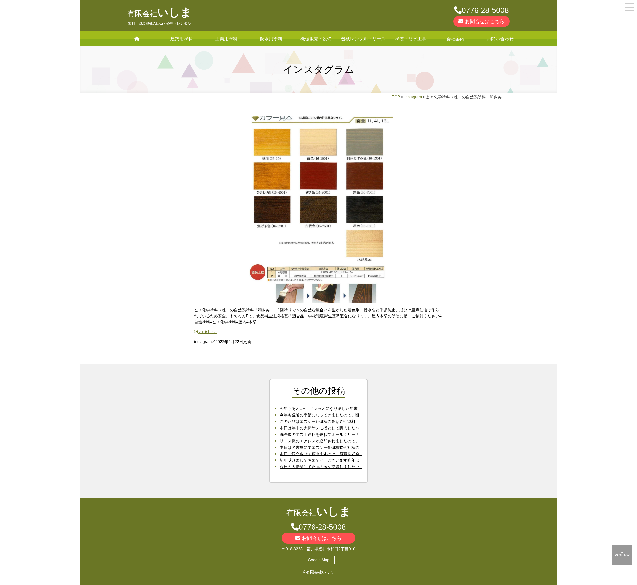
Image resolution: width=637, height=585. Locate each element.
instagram (413, 97)
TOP (396, 97)
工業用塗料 (226, 38)
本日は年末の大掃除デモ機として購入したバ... (321, 428)
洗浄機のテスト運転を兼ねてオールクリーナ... (321, 434)
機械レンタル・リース (363, 38)
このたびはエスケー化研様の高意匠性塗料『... (321, 421)
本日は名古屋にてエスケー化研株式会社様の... (321, 447)
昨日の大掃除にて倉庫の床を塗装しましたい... (321, 467)
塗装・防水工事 (410, 38)
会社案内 (455, 38)
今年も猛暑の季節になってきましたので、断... (321, 415)
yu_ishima (207, 332)
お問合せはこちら (484, 21)
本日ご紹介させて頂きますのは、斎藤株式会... (321, 454)
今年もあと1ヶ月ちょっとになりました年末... (320, 408)
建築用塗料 (181, 38)
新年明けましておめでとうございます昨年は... (321, 460)
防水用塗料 (271, 38)
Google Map (318, 560)
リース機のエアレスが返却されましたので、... (321, 441)
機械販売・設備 (316, 38)
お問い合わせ (500, 38)
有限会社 (159, 13)
